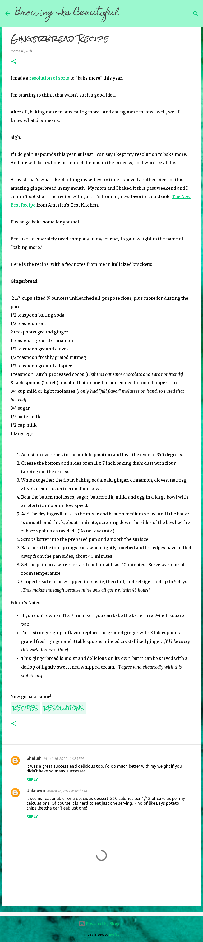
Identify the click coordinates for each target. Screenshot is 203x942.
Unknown (35, 790)
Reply (32, 779)
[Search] (126, 13)
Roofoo (114, 934)
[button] (14, 61)
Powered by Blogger (104, 923)
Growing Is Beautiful (67, 13)
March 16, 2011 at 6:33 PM (67, 791)
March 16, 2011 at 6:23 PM (63, 758)
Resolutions (64, 708)
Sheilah (33, 758)
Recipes (25, 708)
